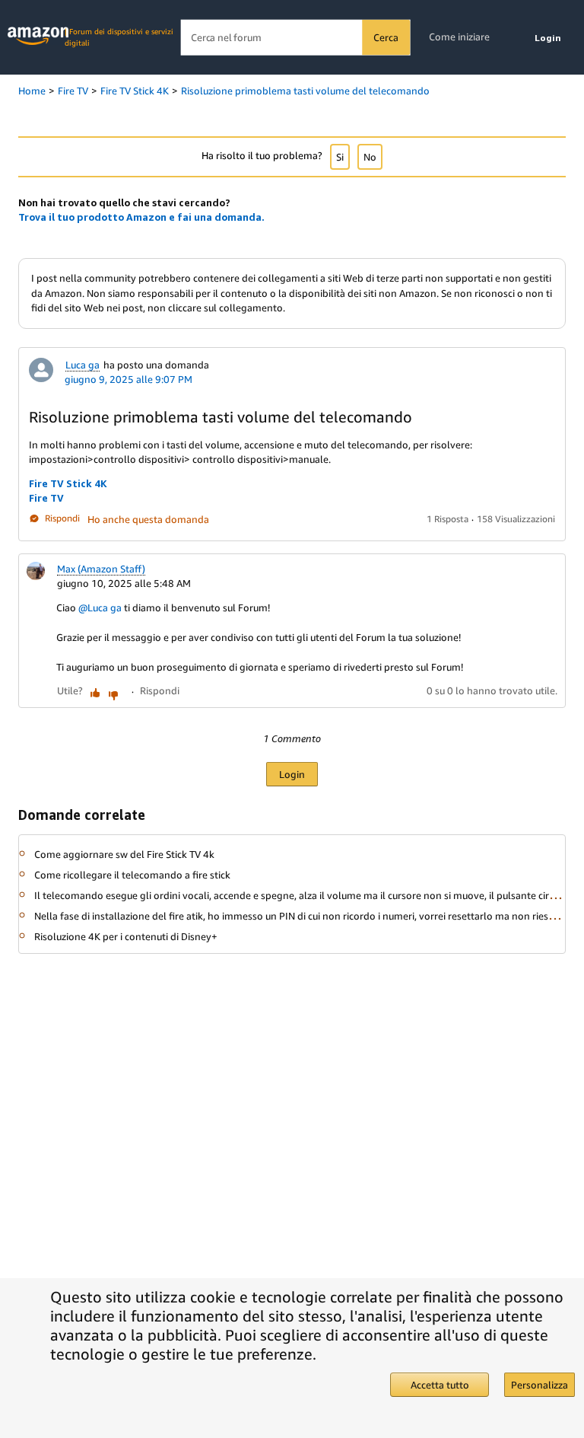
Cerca (385, 37)
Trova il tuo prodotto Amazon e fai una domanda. (141, 217)
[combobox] (295, 38)
